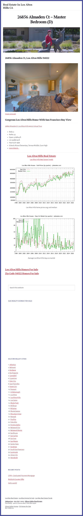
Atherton (13, 365)
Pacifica (13, 419)
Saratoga (13, 447)
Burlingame (14, 373)
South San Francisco (17, 449)
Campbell (13, 376)
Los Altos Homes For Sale (26, 498)
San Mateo (14, 441)
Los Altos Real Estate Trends (43, 498)
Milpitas (13, 408)
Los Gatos (13, 400)
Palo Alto (13, 422)
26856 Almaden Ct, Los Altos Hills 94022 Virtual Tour (23, 126)
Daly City (13, 381)
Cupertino (13, 378)
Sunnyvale (14, 452)
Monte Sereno (15, 411)
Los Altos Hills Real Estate (41, 155)
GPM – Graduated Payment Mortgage (21, 476)
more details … (14, 148)
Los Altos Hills (15, 398)
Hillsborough (15, 392)
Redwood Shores (16, 430)
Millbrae (13, 406)
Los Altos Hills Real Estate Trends (41, 160)
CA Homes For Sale (25, 506)
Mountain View (15, 414)
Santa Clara (14, 444)
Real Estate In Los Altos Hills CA (17, 6)
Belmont (13, 367)
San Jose (13, 439)
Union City (14, 455)
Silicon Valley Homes (11, 506)
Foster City (13, 387)
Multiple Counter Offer (16, 479)
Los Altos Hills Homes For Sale (21, 269)
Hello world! (12, 483)
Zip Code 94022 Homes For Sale (22, 273)
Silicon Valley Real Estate (33, 501)
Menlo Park (14, 403)
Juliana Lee (9, 501)
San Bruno (14, 433)
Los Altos (13, 395)
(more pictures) (10, 114)
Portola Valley (15, 425)
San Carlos (14, 436)
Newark (13, 417)
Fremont (13, 389)
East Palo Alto (14, 384)
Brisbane (13, 370)
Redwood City (15, 428)
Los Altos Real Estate (11, 498)
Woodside (14, 458)
